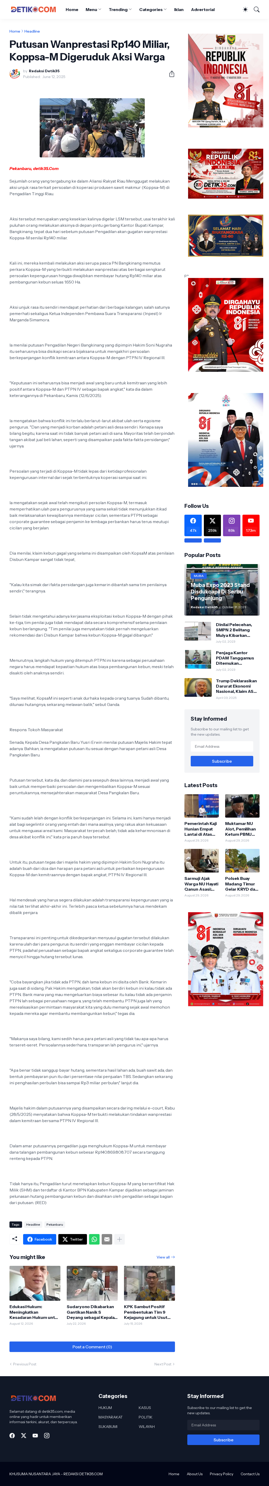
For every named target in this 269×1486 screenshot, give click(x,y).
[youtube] (35, 1435)
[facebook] (12, 1435)
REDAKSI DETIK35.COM (83, 1474)
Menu (91, 9)
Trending (118, 9)
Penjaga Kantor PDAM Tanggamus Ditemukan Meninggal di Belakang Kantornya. (237, 658)
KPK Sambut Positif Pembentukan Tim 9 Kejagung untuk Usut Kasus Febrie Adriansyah (149, 1312)
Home (72, 9)
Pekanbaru (54, 1224)
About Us (195, 1474)
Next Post (162, 1364)
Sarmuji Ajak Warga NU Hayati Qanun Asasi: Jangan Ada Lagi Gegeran (201, 884)
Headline (32, 31)
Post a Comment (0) (92, 1346)
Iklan (179, 9)
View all (163, 1257)
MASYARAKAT (111, 1417)
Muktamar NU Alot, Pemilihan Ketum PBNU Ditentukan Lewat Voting (240, 829)
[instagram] (46, 1435)
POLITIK (145, 1417)
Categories (151, 9)
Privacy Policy (221, 1474)
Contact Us (250, 1474)
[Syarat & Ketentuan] (192, 540)
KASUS (145, 1407)
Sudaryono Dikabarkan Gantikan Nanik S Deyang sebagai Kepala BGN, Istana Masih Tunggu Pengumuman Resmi (90, 1312)
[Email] (107, 1239)
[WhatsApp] (94, 1239)
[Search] (254, 9)
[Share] (169, 74)
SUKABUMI (108, 1426)
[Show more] (119, 1239)
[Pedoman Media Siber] (212, 540)
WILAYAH (147, 1426)
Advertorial (203, 9)
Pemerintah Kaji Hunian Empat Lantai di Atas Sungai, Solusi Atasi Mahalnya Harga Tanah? (200, 829)
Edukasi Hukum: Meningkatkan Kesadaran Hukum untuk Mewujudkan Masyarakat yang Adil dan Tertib (34, 1312)
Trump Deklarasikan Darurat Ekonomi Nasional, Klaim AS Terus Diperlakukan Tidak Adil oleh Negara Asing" (236, 686)
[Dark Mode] (242, 9)
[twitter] (23, 1435)
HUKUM (105, 1407)
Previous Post (24, 1364)
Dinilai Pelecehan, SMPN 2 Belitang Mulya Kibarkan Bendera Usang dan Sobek (236, 630)
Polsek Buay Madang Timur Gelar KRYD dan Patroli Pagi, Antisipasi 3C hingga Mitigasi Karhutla (241, 884)
